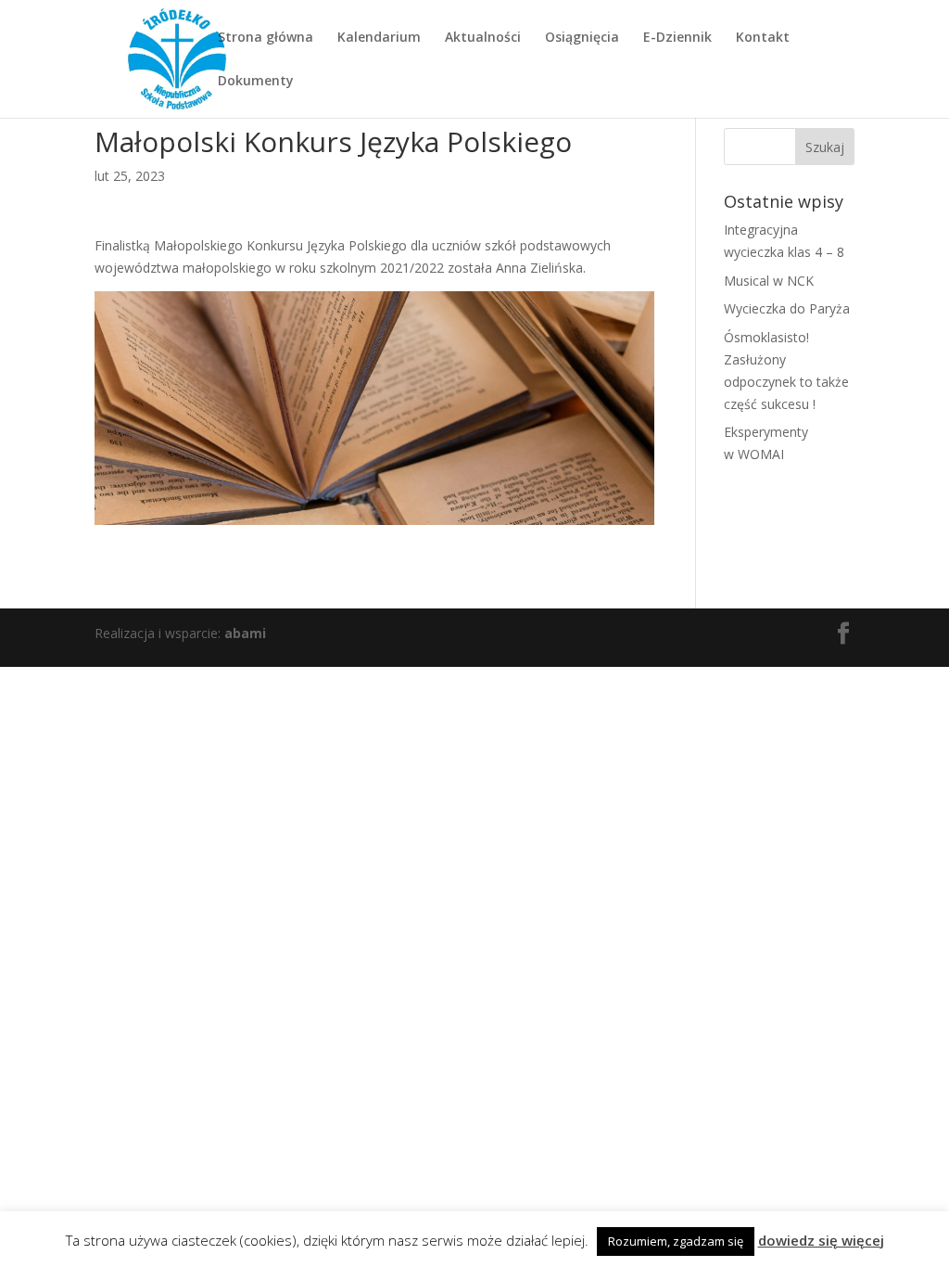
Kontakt (763, 38)
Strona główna (265, 38)
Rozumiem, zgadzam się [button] (675, 1241)
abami (245, 633)
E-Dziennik (677, 38)
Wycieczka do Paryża (787, 308)
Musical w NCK (769, 280)
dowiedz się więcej (821, 1240)
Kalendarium (379, 38)
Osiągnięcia (582, 38)
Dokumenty (256, 81)
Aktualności (483, 38)
